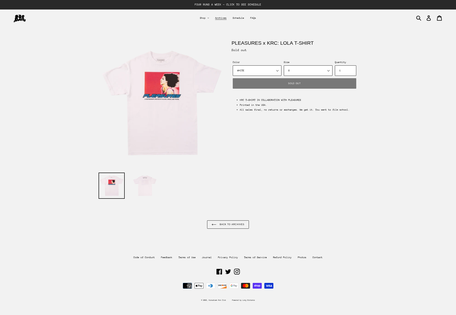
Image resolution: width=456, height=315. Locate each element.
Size (287, 62)
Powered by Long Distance (243, 300)
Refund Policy (282, 257)
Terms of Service (255, 257)
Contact (318, 257)
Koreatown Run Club (217, 300)
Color (236, 62)
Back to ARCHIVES (231, 224)
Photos (302, 257)
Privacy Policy (228, 257)
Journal (207, 257)
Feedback (166, 257)
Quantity (340, 62)
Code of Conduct (144, 257)
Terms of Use (187, 257)
